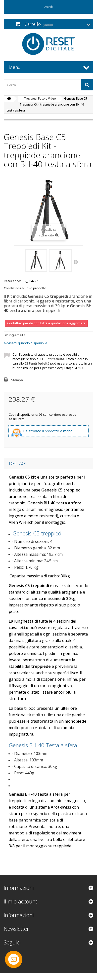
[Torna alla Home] (9, 99)
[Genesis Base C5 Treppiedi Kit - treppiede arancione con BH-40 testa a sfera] (36, 260)
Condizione (13, 288)
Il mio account (20, 901)
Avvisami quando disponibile (25, 343)
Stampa (17, 380)
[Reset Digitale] (48, 44)
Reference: (12, 281)
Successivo (76, 261)
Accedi (48, 7)
